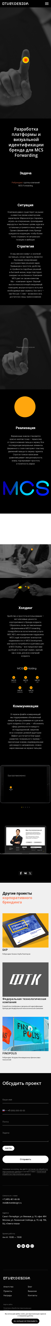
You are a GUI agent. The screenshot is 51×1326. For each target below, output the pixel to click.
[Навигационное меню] (47, 3)
